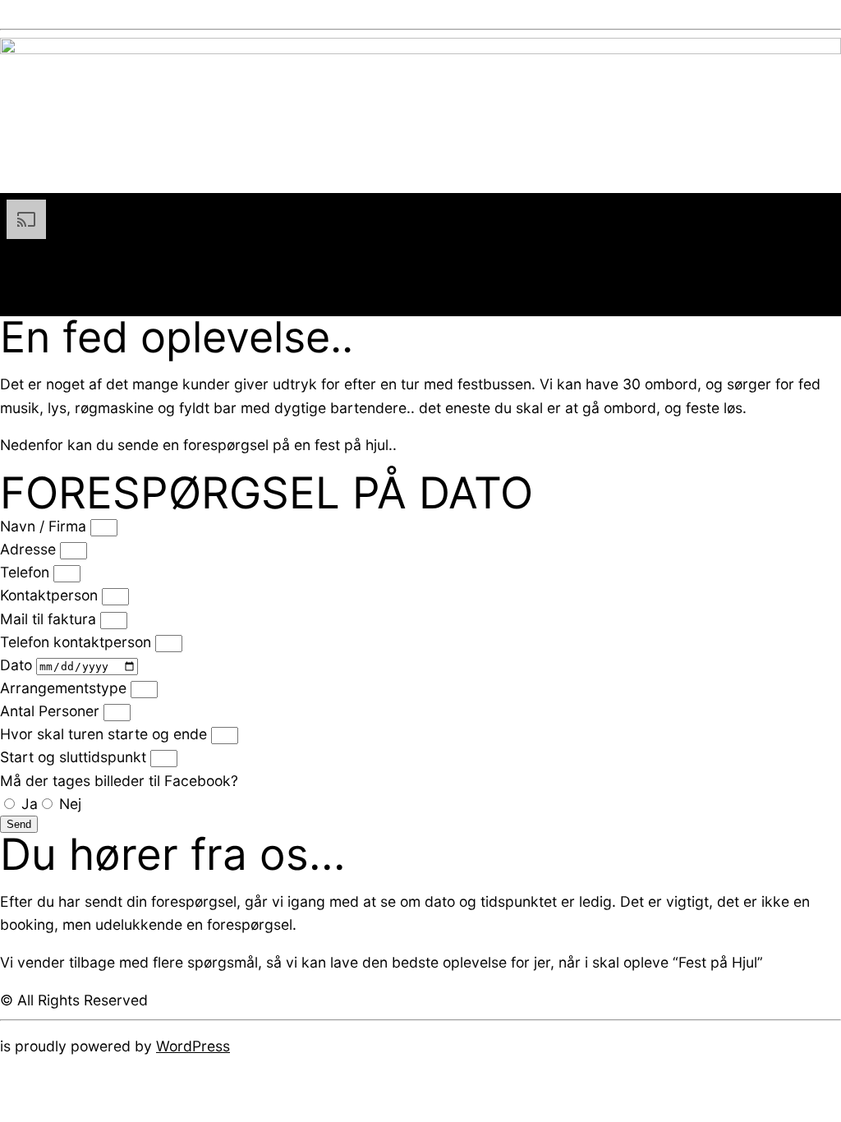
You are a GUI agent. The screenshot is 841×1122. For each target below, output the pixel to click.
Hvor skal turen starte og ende (105, 734)
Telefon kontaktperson (77, 642)
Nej (70, 803)
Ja (29, 803)
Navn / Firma (45, 526)
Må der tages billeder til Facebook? (119, 780)
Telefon (26, 572)
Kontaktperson (51, 595)
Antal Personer (51, 711)
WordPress (193, 1046)
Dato (18, 665)
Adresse (30, 549)
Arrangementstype (65, 688)
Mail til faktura (50, 619)
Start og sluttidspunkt (75, 757)
